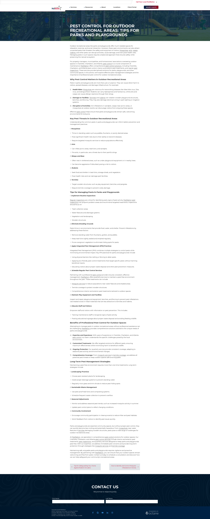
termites (81, 430)
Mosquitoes (124, 50)
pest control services (103, 439)
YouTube (102, 512)
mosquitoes (123, 428)
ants (130, 50)
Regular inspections (77, 200)
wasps (135, 50)
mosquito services (104, 355)
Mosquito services (78, 284)
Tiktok (117, 512)
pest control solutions (113, 66)
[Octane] (152, 512)
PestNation (85, 66)
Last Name (109, 498)
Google (97, 512)
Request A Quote (151, 7)
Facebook (93, 512)
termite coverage (119, 355)
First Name (55, 498)
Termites (92, 98)
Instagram (112, 512)
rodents (73, 53)
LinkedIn (107, 512)
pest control (107, 64)
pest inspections (85, 441)
